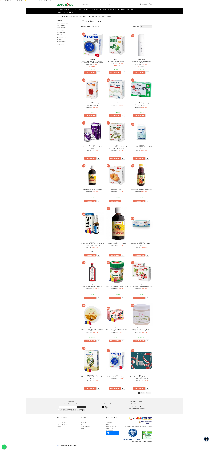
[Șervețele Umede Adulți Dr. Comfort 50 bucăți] (141, 223)
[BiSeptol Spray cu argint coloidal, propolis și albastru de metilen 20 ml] (92, 223)
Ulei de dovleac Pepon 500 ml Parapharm (141, 189)
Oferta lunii (121, 9)
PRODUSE (59, 39)
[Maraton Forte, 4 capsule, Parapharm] (116, 360)
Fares (116, 285)
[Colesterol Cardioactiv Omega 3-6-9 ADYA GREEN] (92, 360)
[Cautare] (110, 4)
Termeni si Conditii (61, 423)
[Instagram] (106, 407)
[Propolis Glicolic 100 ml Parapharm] (116, 223)
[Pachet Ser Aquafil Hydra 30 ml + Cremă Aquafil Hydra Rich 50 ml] (141, 360)
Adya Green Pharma (92, 375)
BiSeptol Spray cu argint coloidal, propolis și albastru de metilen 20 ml (92, 244)
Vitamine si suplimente (62, 23)
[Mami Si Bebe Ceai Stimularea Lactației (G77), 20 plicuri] (116, 314)
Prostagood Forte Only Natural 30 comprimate (141, 104)
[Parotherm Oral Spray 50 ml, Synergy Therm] (141, 45)
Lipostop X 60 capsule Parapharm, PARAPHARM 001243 (92, 104)
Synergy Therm (141, 59)
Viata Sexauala (60, 44)
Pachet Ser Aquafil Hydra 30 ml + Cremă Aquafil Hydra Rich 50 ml (141, 377)
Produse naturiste (61, 41)
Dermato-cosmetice (61, 32)
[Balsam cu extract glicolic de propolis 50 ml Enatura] (92, 314)
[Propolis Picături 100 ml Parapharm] (92, 175)
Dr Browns (141, 145)
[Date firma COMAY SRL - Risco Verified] (67, 445)
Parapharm (92, 59)
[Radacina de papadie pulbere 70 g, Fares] (116, 272)
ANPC (82, 428)
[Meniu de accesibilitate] (206, 439)
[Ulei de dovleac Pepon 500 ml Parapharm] (141, 175)
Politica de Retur (85, 423)
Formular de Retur (85, 426)
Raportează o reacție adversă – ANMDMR (142, 441)
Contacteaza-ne (113, 432)
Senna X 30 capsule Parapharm (116, 61)
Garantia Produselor (86, 425)
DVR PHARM (92, 145)
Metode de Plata (85, 421)
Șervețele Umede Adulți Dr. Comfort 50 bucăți (141, 244)
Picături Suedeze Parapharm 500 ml (92, 286)
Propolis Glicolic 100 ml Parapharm (116, 243)
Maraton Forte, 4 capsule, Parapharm (117, 377)
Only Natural (141, 102)
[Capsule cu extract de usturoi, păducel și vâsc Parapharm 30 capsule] (116, 132)
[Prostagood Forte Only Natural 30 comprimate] (141, 89)
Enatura (92, 327)
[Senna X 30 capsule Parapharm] (116, 45)
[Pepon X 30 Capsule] (116, 175)
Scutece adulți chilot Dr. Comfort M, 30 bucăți (141, 147)
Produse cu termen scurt (66, 12)
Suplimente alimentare (62, 43)
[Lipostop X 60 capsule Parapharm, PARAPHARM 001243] (92, 89)
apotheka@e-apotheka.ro (137, 408)
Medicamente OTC (61, 37)
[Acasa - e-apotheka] (65, 5)
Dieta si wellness (61, 25)
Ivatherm (141, 375)
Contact (59, 426)
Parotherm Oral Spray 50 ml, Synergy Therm (141, 61)
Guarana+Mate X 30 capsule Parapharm (141, 286)
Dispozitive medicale (62, 36)
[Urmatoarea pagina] (150, 393)
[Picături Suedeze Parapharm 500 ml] (92, 272)
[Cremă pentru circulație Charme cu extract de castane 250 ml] (141, 314)
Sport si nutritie (60, 30)
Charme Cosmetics (141, 327)
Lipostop (92, 102)
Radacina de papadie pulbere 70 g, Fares (116, 286)
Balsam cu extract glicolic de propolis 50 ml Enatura (92, 330)
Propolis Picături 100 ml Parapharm (92, 189)
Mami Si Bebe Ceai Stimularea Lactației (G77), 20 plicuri (116, 330)
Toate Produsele (106, 16)
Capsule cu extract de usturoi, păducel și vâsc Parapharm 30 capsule (117, 147)
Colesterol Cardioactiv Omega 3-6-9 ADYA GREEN (92, 377)
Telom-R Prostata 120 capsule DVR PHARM (92, 147)
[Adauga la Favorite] (98, 72)
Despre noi (59, 421)
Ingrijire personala (61, 27)
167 (147, 392)
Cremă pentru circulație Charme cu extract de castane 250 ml (141, 330)
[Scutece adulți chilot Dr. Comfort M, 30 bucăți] (141, 132)
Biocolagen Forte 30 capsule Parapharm (117, 104)
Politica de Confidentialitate (78, 410)
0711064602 (137, 406)
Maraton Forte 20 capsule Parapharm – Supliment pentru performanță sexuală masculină (92, 61)
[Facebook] (103, 407)
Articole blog (131, 9)
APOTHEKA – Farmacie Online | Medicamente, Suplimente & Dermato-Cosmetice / (79, 16)
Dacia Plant (92, 242)
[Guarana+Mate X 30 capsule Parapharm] (141, 272)
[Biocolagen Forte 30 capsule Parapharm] (116, 89)
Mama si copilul (60, 29)
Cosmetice (59, 34)
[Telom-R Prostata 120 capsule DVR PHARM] (92, 132)
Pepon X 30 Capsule (116, 189)
